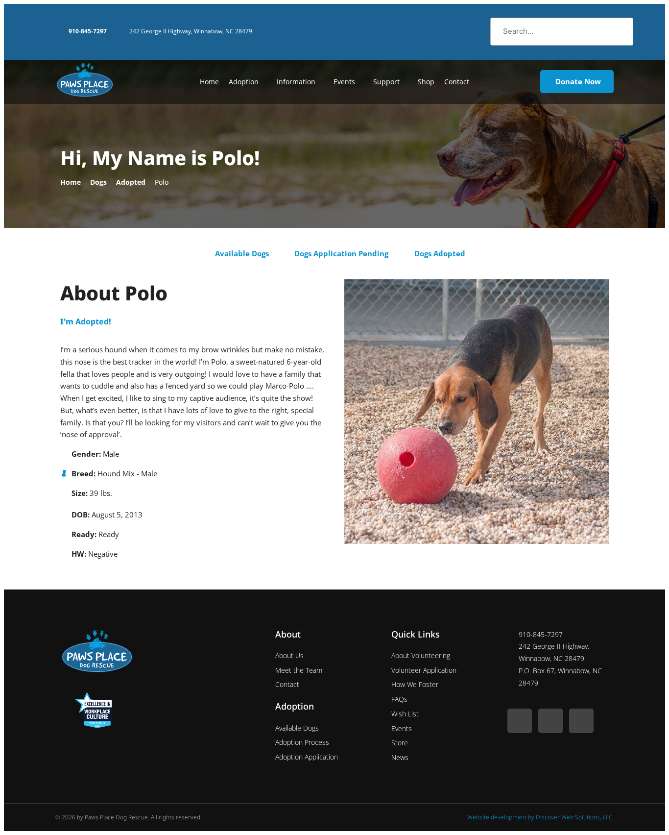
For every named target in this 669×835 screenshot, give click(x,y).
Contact (456, 81)
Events (344, 81)
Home (209, 81)
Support (386, 81)
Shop (426, 81)
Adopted (92, 321)
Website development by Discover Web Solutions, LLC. (540, 817)
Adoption (244, 81)
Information (296, 81)
